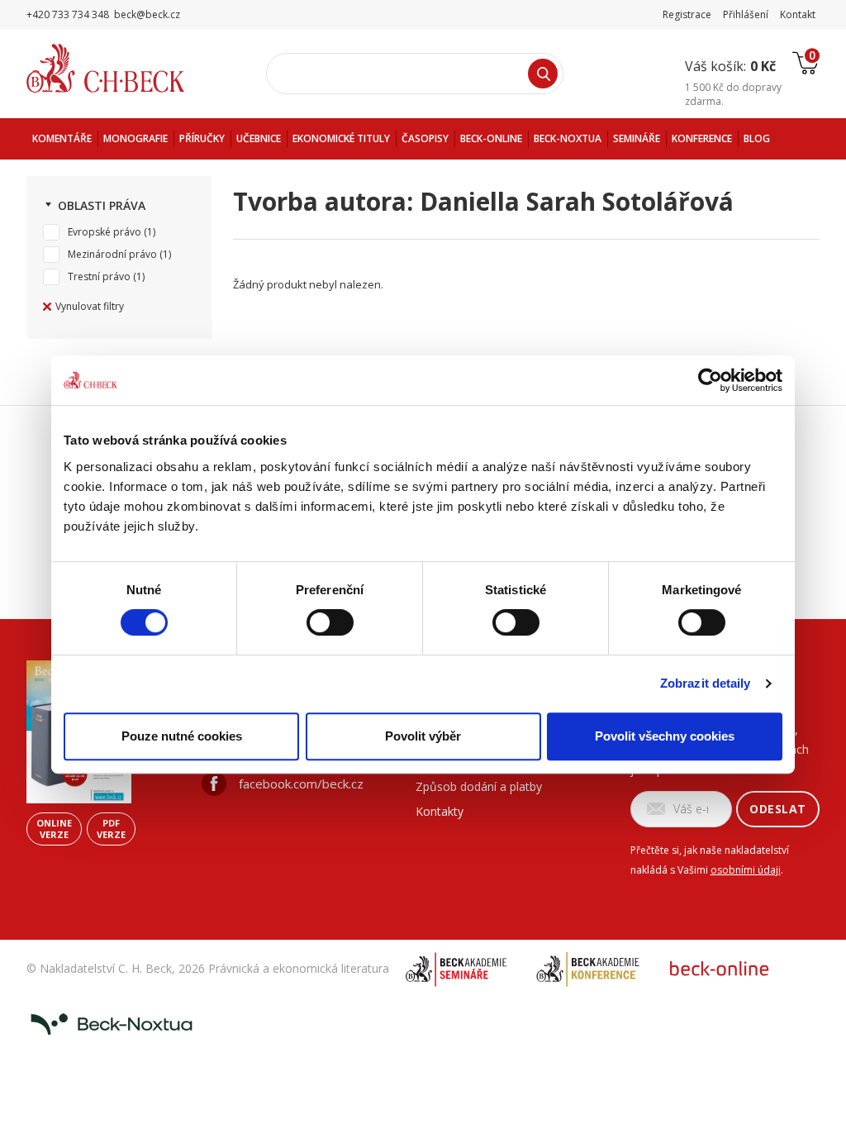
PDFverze (111, 829)
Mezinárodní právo (112, 254)
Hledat (543, 73)
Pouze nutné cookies (181, 736)
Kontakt (797, 14)
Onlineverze (54, 829)
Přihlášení (745, 14)
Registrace (687, 14)
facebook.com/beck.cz (301, 783)
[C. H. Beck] (128, 68)
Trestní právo (99, 276)
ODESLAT (777, 809)
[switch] (330, 622)
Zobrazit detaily (705, 683)
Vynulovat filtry (89, 306)
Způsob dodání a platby (479, 786)
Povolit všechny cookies (664, 736)
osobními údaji (746, 870)
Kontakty (439, 811)
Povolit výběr (423, 736)
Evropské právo (104, 232)
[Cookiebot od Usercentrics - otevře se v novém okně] (710, 380)
